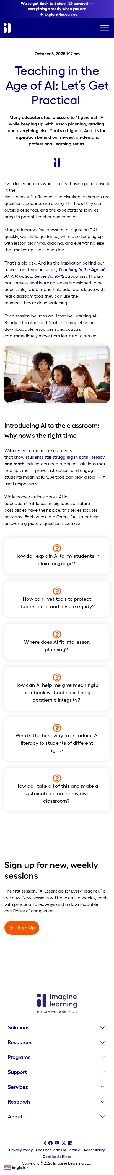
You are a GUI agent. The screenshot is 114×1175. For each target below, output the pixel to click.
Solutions (19, 1027)
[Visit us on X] (63, 1143)
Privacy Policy (21, 1150)
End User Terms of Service (58, 1150)
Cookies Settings (57, 1156)
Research (19, 1102)
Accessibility (94, 1150)
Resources (20, 1042)
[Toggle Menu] (104, 28)
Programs (19, 1057)
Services (18, 1087)
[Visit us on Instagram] (43, 1143)
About (15, 1116)
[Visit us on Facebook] (50, 1143)
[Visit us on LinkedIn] (70, 1143)
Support (17, 1072)
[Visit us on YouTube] (57, 1143)
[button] (102, 1029)
